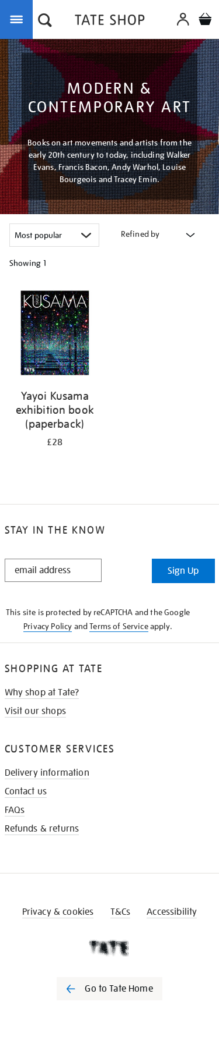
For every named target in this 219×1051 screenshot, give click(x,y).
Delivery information (47, 773)
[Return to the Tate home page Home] (110, 22)
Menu (18, 18)
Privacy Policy (47, 626)
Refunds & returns (42, 829)
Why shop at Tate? (42, 692)
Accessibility (172, 912)
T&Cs (120, 912)
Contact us (26, 791)
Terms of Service (118, 626)
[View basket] (205, 20)
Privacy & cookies (58, 912)
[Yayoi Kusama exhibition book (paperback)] (55, 335)
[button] (45, 21)
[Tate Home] (109, 948)
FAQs (15, 810)
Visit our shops (35, 711)
